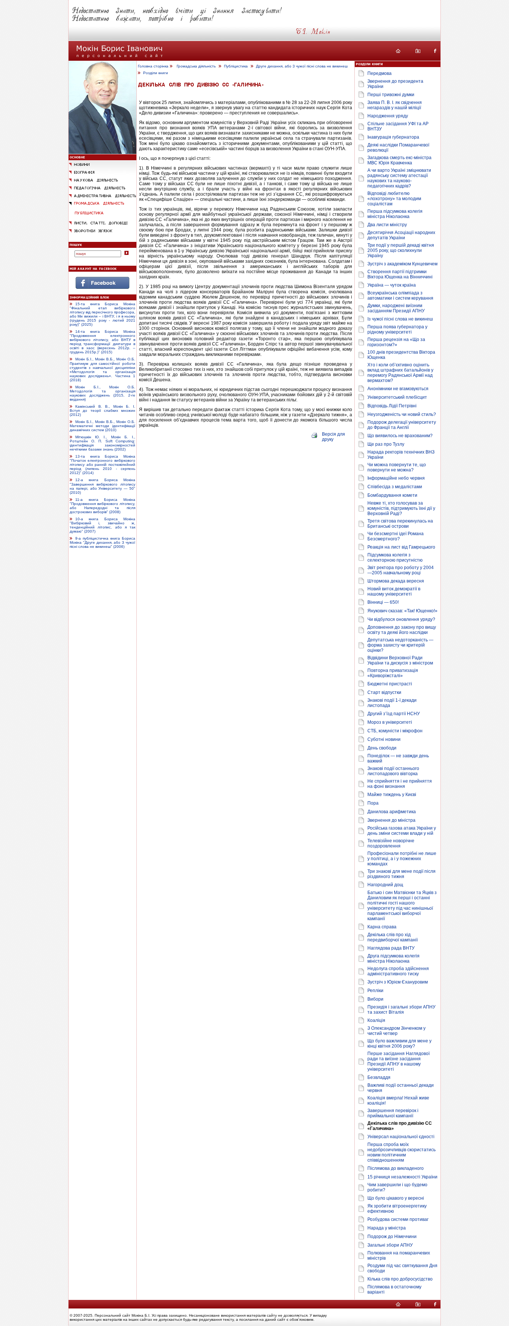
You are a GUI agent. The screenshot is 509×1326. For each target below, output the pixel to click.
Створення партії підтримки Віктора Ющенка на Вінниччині (400, 274)
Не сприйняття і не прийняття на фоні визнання (399, 784)
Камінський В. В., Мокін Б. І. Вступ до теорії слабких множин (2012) (102, 410)
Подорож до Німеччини (392, 1236)
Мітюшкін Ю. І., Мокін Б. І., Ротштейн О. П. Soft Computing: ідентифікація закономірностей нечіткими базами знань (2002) (102, 443)
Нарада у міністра (386, 1228)
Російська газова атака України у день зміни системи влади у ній (401, 830)
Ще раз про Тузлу (385, 444)
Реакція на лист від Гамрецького (401, 547)
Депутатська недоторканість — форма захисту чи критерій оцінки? (400, 645)
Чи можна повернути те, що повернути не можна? (396, 467)
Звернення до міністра (391, 820)
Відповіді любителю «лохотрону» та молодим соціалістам (394, 198)
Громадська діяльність (196, 66)
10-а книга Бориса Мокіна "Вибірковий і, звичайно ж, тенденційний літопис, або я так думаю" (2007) (102, 525)
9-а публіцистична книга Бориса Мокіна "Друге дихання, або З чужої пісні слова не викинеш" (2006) (102, 542)
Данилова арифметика (391, 811)
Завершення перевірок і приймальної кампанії (392, 1113)
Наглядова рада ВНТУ (391, 948)
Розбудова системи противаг (398, 1219)
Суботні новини (384, 739)
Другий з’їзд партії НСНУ (393, 713)
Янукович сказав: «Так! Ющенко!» (402, 610)
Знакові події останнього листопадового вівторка (393, 771)
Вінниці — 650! (383, 602)
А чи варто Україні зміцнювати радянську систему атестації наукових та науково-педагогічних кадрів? (399, 178)
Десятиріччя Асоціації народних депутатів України (401, 235)
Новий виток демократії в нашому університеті (393, 591)
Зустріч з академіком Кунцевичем (402, 263)
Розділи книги (155, 73)
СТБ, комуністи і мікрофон (395, 730)
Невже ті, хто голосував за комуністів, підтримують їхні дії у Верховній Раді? (401, 508)
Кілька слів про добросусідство (400, 1279)
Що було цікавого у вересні (395, 1198)
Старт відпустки (384, 692)
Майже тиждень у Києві (391, 794)
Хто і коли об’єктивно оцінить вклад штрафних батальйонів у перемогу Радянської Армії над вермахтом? (400, 372)
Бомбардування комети (392, 495)
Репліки (375, 990)
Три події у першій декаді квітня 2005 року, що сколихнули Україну (400, 250)
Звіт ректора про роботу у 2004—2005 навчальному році (400, 570)
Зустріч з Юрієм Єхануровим (397, 982)
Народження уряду (387, 116)
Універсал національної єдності (400, 1136)
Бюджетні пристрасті (389, 683)
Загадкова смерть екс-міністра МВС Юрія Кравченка (399, 160)
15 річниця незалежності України (402, 1177)
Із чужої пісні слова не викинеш (400, 319)
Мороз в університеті (389, 722)
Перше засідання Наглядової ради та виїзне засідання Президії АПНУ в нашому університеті (398, 1061)
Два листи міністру (387, 224)
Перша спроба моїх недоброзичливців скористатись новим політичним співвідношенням (401, 1152)
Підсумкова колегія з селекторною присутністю (395, 557)
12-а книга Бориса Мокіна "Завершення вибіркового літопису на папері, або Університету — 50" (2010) (102, 486)
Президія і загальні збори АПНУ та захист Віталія (401, 1009)
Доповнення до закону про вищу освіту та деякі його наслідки (401, 630)
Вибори (375, 999)
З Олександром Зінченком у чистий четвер (396, 1031)
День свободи (381, 748)
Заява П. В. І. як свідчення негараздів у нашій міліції (394, 105)
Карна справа (381, 926)
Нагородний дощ (385, 884)
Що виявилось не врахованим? (400, 435)
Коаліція (376, 1020)
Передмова (379, 73)
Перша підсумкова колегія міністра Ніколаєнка (395, 214)
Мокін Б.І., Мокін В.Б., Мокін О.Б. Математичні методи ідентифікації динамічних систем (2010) (102, 426)
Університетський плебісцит (397, 397)
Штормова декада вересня (395, 581)
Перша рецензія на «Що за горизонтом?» (396, 342)
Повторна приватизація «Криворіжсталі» (392, 673)
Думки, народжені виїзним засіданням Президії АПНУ (396, 308)
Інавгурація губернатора (393, 137)
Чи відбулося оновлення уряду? (401, 619)
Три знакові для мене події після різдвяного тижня (401, 874)
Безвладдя (379, 1077)
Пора (373, 803)
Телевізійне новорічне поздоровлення (390, 843)
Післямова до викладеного (395, 1168)
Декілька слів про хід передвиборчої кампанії (392, 937)
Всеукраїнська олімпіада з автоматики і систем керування (400, 295)
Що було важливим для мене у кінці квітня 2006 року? (399, 1043)
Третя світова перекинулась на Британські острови (400, 523)
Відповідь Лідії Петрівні (392, 405)
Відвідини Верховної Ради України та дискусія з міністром (400, 660)
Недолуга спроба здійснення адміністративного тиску (398, 971)
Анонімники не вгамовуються (398, 388)
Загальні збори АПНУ (390, 1245)
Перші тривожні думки (390, 94)
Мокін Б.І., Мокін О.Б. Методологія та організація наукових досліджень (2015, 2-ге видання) (102, 393)
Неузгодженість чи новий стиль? (401, 414)
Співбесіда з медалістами (394, 486)
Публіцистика (236, 66)
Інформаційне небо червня (396, 478)
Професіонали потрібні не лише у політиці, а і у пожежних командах (401, 858)
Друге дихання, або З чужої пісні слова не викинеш (302, 66)
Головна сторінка (153, 66)
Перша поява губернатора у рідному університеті (397, 329)
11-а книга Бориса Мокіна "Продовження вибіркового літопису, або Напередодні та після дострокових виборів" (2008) (102, 506)
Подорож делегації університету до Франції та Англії (401, 425)
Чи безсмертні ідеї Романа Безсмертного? (395, 536)
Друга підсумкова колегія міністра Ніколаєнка (393, 958)
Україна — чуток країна (391, 285)
